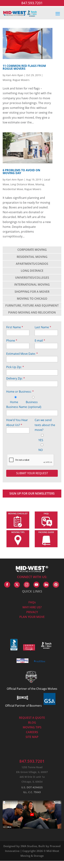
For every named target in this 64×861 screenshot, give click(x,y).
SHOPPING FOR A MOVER (32, 292)
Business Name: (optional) (23, 407)
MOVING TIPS (32, 727)
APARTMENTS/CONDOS (32, 264)
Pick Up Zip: (15, 367)
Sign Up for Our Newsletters (32, 493)
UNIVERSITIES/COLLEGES (32, 278)
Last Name (43, 327)
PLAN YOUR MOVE (32, 617)
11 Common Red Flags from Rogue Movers (24, 67)
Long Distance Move (22, 184)
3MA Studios (28, 846)
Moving (7, 80)
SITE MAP (32, 737)
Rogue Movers (21, 80)
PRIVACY (32, 612)
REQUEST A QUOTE (32, 718)
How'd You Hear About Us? (17, 422)
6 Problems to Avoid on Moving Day (21, 171)
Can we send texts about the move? (45, 425)
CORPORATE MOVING (32, 250)
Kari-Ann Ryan (14, 75)
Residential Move (13, 189)
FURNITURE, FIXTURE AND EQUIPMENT (32, 305)
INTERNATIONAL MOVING (32, 284)
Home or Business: (20, 392)
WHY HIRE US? (32, 607)
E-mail (40, 340)
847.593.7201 (32, 3)
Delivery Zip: (15, 378)
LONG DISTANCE (32, 271)
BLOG (32, 722)
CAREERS (32, 732)
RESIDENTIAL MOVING (32, 257)
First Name (14, 327)
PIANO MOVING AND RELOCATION (32, 312)
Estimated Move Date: (22, 354)
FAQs (32, 602)
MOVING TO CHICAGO (32, 299)
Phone (11, 340)
